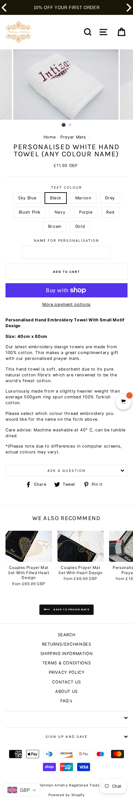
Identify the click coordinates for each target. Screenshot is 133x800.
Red (110, 212)
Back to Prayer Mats (71, 609)
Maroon (83, 197)
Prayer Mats (73, 137)
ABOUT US (66, 691)
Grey (110, 197)
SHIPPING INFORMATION (66, 653)
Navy (60, 212)
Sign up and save (66, 737)
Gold (80, 226)
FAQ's (66, 700)
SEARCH (67, 634)
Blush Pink (30, 212)
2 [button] (70, 125)
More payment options (66, 304)
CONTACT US (66, 682)
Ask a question (66, 470)
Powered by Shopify (66, 795)
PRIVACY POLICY (67, 672)
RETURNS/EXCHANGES (66, 644)
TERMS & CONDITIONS (66, 663)
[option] (66, 85)
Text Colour (66, 187)
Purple (86, 212)
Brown (54, 226)
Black (55, 197)
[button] (129, 8)
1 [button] (64, 125)
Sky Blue (27, 197)
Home (50, 137)
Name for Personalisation (66, 240)
